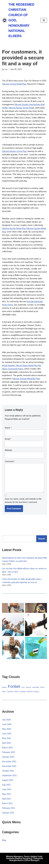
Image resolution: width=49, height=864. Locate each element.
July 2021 (6, 785)
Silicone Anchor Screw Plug (20, 108)
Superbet (10, 691)
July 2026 (6, 719)
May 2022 (6, 738)
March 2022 (7, 747)
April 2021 (6, 799)
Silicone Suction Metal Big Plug (26, 378)
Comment (10, 461)
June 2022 (6, 733)
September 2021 (9, 775)
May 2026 (6, 729)
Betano (4, 687)
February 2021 (8, 808)
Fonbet (14, 686)
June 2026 (6, 724)
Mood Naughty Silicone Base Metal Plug (20, 365)
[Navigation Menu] (44, 20)
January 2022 (8, 757)
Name (8, 428)
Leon (23, 687)
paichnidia (35, 687)
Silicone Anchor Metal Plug (14, 228)
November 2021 (9, 766)
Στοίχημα (23, 691)
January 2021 (8, 812)
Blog (4, 840)
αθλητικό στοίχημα (33, 691)
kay (6, 69)
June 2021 (6, 789)
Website (8, 450)
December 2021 (9, 761)
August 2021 (7, 780)
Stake (4, 691)
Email (8, 439)
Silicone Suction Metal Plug (14, 84)
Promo (42, 687)
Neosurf (28, 687)
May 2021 (6, 794)
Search (41, 538)
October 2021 (8, 771)
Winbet (16, 691)
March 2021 (7, 803)
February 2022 (8, 752)
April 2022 (6, 743)
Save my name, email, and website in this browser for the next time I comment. (23, 500)
